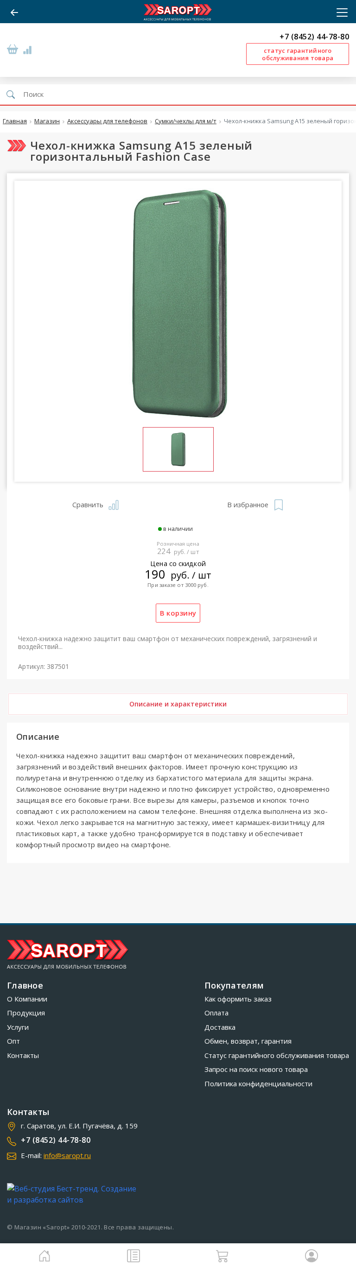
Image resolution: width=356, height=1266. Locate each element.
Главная (15, 121)
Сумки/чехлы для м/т (185, 121)
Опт (13, 1041)
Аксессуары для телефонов (107, 121)
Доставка (219, 1027)
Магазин (47, 121)
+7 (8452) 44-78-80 (314, 36)
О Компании (27, 998)
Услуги (18, 1027)
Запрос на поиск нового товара (256, 1069)
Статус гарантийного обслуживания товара (276, 1055)
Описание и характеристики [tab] (178, 703)
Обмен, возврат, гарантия (248, 1041)
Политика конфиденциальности (258, 1083)
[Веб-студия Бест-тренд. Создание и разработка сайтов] (73, 1194)
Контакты (23, 1055)
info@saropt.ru (67, 1155)
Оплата (216, 1012)
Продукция (26, 1012)
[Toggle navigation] (339, 12)
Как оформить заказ (238, 998)
